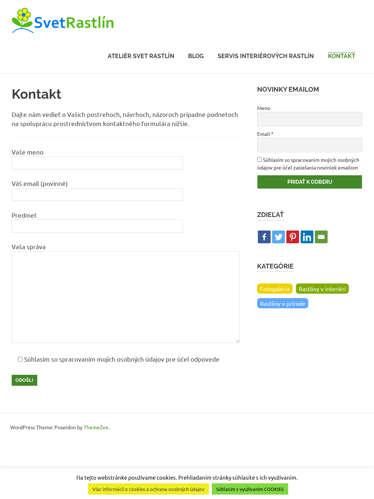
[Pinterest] (292, 237)
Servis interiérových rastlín (266, 56)
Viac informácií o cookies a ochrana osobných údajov (148, 489)
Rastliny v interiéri (322, 288)
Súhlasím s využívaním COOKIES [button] (250, 489)
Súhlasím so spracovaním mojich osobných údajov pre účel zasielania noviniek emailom (308, 163)
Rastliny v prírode (282, 303)
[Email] (321, 237)
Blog (196, 56)
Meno (263, 107)
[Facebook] (264, 237)
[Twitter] (278, 237)
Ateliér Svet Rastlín (141, 56)
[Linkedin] (307, 237)
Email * (265, 133)
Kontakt (341, 56)
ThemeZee (96, 427)
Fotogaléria (275, 288)
